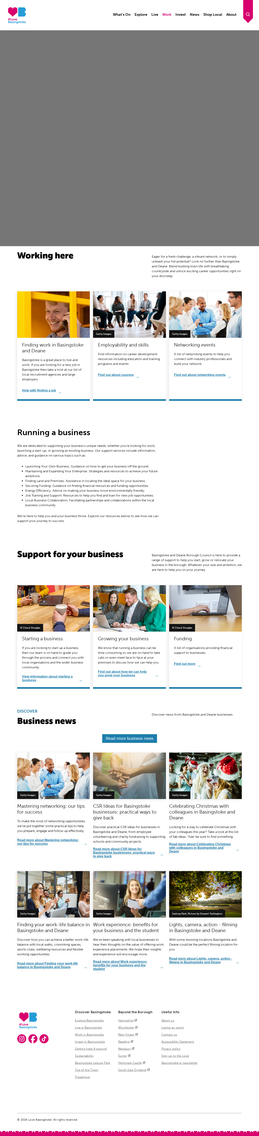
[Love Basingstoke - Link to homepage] (16, 23)
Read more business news (129, 738)
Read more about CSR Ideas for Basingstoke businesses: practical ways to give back (124, 852)
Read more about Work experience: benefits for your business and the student (120, 965)
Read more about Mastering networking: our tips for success (48, 841)
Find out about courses (116, 375)
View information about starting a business (47, 678)
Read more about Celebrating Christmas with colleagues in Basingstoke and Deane (200, 847)
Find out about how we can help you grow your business (122, 673)
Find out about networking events (200, 375)
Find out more (184, 664)
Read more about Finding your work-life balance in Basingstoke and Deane (47, 965)
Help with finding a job (39, 390)
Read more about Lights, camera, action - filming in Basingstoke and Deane (200, 960)
